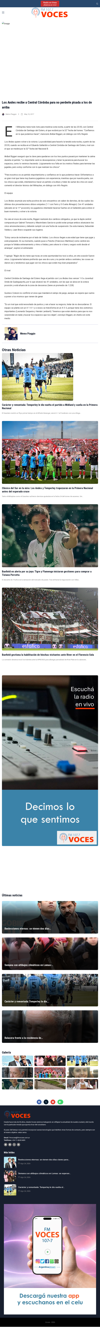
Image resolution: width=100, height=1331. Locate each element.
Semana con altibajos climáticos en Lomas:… (29, 965)
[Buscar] (97, 4)
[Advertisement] (50, 867)
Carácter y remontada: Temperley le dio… (27, 1001)
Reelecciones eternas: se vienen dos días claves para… (44, 1159)
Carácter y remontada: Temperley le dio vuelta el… (41, 1187)
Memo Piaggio (11, 114)
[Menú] (3, 12)
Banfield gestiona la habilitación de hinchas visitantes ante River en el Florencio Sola (48, 654)
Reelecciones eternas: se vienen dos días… (28, 928)
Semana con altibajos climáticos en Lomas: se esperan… (44, 1173)
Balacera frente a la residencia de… (24, 1037)
